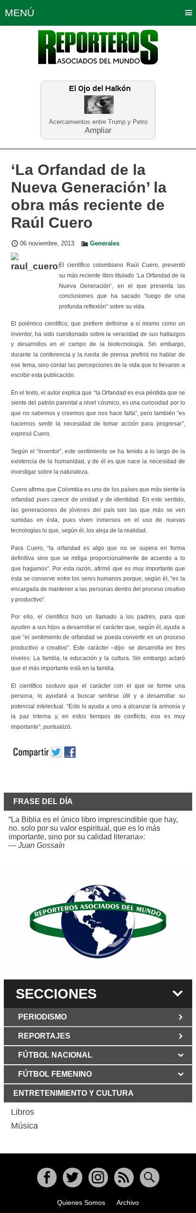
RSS (124, 1177)
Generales (104, 243)
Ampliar (98, 130)
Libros (22, 1112)
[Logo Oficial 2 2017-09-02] (98, 921)
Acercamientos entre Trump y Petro (98, 121)
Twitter (72, 1177)
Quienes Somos (81, 1202)
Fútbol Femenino (55, 1074)
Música (24, 1126)
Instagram (98, 1177)
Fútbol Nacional (55, 1055)
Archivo (128, 1202)
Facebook (47, 1177)
